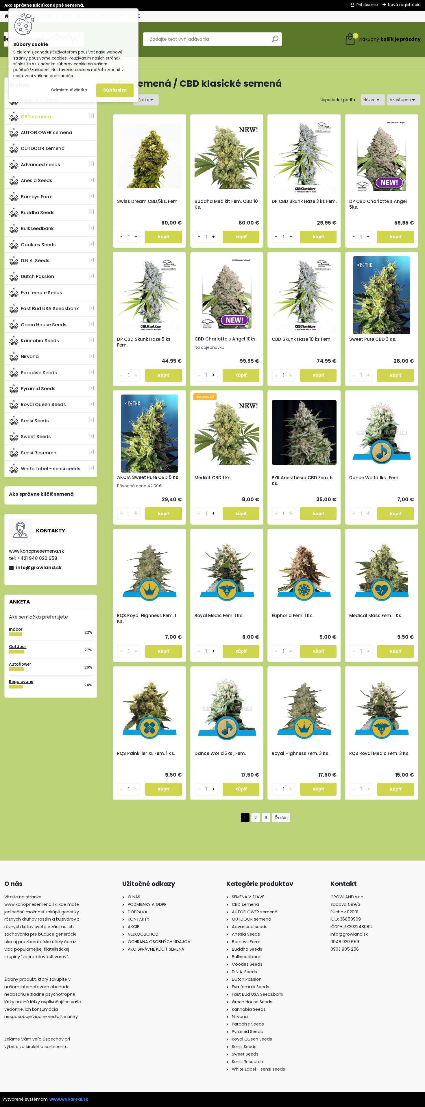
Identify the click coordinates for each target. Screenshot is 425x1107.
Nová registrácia (404, 5)
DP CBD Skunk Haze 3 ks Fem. (304, 201)
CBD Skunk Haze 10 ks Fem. (301, 339)
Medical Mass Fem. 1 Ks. (375, 616)
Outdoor (17, 646)
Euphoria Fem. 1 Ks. (292, 616)
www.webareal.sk (68, 1099)
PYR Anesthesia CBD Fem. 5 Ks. (302, 480)
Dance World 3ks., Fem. (220, 753)
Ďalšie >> (281, 818)
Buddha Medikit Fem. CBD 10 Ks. (226, 204)
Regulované (21, 681)
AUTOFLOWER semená (46, 132)
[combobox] (373, 99)
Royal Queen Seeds (43, 404)
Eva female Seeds (41, 292)
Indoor (16, 629)
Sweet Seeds (36, 436)
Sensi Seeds (35, 420)
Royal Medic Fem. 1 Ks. (219, 616)
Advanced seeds (40, 164)
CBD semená (36, 116)
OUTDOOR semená (42, 148)
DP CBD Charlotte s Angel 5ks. (378, 204)
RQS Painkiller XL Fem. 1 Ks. (146, 753)
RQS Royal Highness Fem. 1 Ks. (146, 618)
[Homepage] (6, 16)
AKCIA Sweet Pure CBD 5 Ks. (148, 477)
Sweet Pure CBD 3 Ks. (372, 339)
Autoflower (20, 664)
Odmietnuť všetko (69, 90)
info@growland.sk (39, 567)
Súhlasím (115, 90)
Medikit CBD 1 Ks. (213, 478)
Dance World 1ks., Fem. (374, 478)
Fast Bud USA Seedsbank (50, 308)
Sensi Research (38, 452)
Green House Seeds (43, 324)
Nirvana (30, 356)
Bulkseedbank (37, 228)
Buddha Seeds (38, 212)
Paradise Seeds (39, 372)
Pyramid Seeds (38, 388)
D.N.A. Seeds (35, 260)
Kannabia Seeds (40, 340)
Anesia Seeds (36, 180)
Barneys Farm (37, 196)
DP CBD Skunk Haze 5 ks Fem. (144, 342)
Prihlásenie (367, 5)
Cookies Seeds (38, 244)
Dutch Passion (37, 276)
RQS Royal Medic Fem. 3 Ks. (379, 753)
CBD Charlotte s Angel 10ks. (225, 339)
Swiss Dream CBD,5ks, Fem (147, 201)
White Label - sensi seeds (50, 468)
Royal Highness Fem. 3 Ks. (300, 753)
